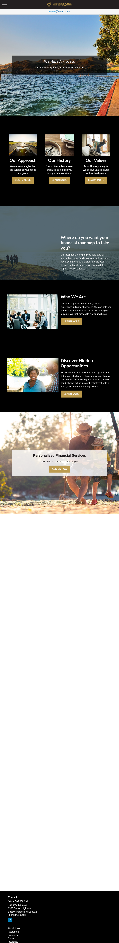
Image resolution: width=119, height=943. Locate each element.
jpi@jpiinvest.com (17, 915)
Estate (11, 938)
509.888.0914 (22, 901)
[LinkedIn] (10, 920)
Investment (13, 935)
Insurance (13, 942)
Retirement (13, 932)
